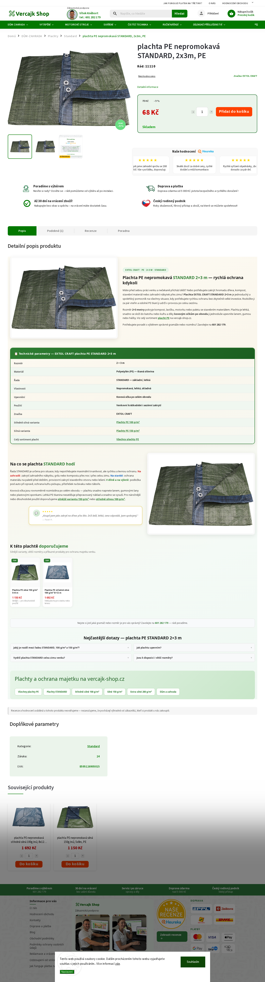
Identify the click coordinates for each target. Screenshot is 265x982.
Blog (32, 932)
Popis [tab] (22, 231)
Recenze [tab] (91, 231)
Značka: (245, 76)
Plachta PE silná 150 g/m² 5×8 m (25, 591)
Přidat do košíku (234, 111)
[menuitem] (21, 25)
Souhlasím (193, 962)
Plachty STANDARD (57, 691)
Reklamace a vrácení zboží (46, 954)
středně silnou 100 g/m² (110, 499)
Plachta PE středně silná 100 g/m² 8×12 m (57, 591)
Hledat (179, 13)
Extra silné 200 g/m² (141, 691)
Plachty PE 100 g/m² (128, 422)
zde (117, 964)
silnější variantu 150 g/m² (73, 499)
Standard (93, 746)
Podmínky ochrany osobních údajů (47, 946)
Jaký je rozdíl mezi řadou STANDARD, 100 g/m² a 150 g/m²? (46, 647)
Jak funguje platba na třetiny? (182, 3)
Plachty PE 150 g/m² (128, 430)
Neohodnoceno (146, 76)
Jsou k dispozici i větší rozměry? (155, 657)
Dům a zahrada (168, 691)
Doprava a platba (40, 926)
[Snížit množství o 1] (193, 112)
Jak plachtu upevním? (149, 647)
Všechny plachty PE (127, 439)
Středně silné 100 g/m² (87, 691)
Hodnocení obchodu (235, 3)
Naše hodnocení (193, 151)
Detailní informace (147, 87)
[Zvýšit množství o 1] (211, 112)
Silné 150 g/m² (114, 691)
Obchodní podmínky (42, 938)
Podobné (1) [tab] (55, 231)
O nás (212, 3)
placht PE (163, 318)
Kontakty (35, 920)
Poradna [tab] (124, 231)
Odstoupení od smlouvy (44, 960)
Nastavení (67, 971)
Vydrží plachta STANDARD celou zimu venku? (39, 657)
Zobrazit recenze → (170, 936)
